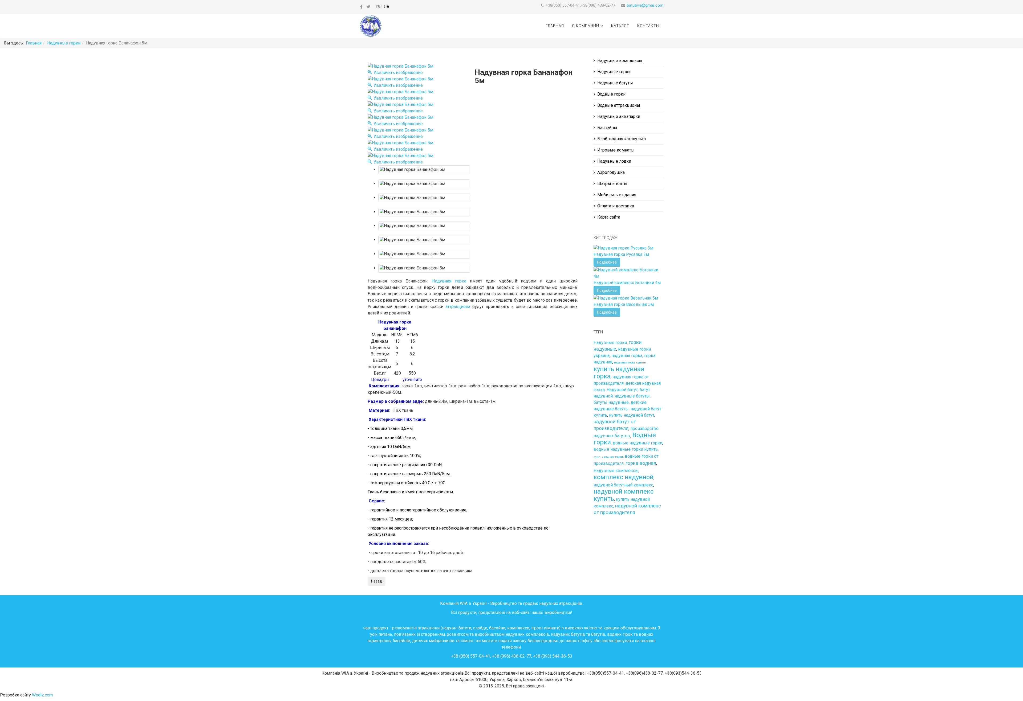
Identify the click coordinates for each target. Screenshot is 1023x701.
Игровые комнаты (616, 150)
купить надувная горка (619, 372)
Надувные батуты (615, 82)
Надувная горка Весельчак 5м (624, 304)
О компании (585, 26)
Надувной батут (622, 389)
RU (378, 6)
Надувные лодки (614, 161)
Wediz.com (42, 695)
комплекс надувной (623, 477)
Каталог (620, 26)
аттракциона (457, 306)
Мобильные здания (616, 194)
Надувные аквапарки (618, 116)
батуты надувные (611, 402)
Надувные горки (63, 43)
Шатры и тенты (612, 183)
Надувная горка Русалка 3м (621, 254)
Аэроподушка (611, 172)
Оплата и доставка (615, 205)
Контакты (648, 26)
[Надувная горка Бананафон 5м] (424, 169)
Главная (555, 26)
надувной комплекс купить (623, 495)
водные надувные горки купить (626, 449)
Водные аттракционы (618, 105)
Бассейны (607, 127)
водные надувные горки (637, 442)
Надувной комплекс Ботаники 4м (627, 282)
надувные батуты (632, 396)
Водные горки (611, 94)
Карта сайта (608, 217)
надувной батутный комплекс (623, 484)
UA (386, 6)
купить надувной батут (631, 415)
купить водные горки (608, 456)
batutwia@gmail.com (645, 5)
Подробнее (607, 262)
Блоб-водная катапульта (621, 138)
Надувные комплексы (619, 60)
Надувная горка (449, 281)
